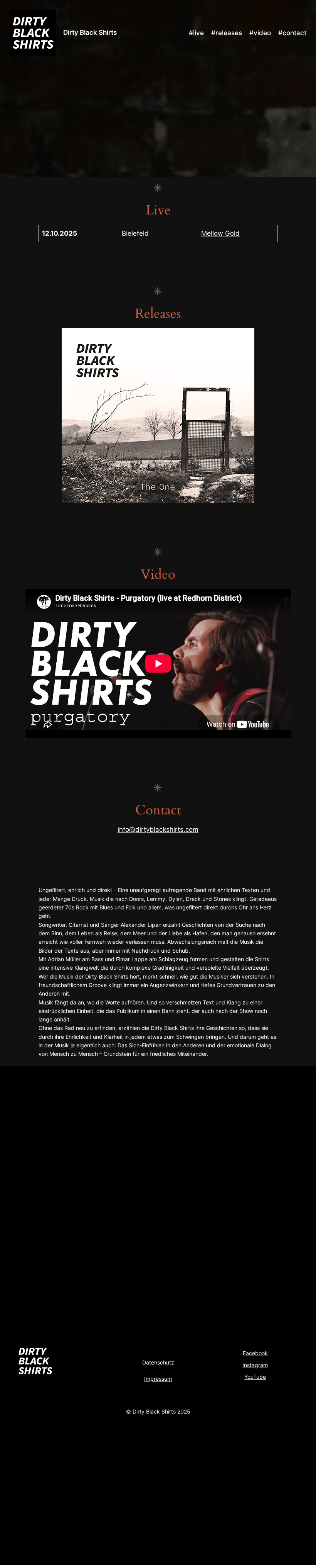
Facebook (255, 1353)
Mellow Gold (220, 233)
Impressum (158, 1378)
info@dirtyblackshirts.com (158, 829)
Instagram (255, 1365)
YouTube (255, 1376)
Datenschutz (158, 1362)
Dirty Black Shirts (90, 32)
